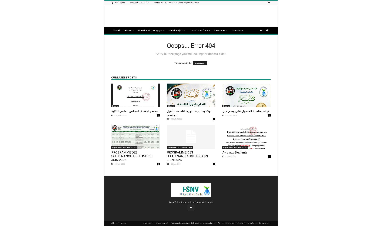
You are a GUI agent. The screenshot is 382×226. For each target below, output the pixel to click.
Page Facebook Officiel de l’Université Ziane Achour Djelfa (195, 223)
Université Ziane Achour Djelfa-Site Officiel (182, 2)
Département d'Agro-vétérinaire (124, 147)
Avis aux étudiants (235, 152)
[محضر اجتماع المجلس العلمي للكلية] (135, 95)
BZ (112, 115)
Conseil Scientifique (199, 30)
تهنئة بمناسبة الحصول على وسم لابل (245, 111)
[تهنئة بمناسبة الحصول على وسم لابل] (246, 95)
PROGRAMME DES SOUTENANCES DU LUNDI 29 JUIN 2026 (187, 156)
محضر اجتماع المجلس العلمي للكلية (134, 111)
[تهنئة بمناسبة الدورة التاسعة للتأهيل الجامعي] (191, 95)
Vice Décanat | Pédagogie (150, 30)
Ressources (219, 30)
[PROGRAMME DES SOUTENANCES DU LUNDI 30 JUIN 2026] (135, 137)
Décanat (127, 30)
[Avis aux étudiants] (246, 137)
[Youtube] (269, 3)
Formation (236, 30)
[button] (267, 30)
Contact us (158, 2)
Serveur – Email (161, 223)
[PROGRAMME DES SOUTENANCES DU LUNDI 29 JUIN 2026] (191, 137)
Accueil (116, 30)
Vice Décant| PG (175, 30)
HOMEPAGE (200, 63)
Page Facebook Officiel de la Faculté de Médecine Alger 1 (246, 223)
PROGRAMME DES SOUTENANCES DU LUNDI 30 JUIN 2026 (132, 156)
